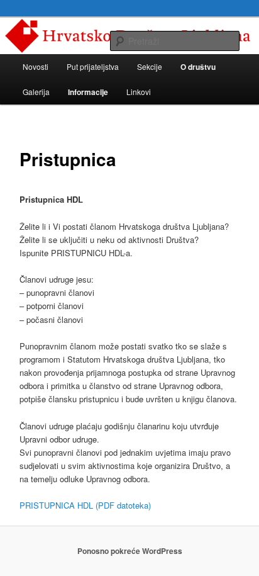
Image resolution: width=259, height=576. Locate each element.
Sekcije (149, 66)
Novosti (35, 66)
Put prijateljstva (93, 66)
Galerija (36, 91)
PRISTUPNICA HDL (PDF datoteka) (85, 505)
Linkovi (138, 91)
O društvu (198, 66)
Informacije (88, 92)
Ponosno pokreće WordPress (129, 550)
